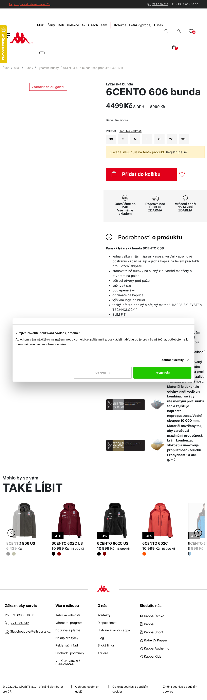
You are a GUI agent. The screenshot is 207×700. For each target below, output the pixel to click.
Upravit (100, 372)
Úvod (6, 67)
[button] (179, 31)
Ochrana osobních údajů (87, 689)
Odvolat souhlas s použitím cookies (130, 689)
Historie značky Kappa (113, 630)
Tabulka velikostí (130, 131)
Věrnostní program (68, 623)
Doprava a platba (67, 630)
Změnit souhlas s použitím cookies (180, 689)
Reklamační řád (66, 645)
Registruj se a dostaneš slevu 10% (29, 4)
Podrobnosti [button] (149, 237)
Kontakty (103, 615)
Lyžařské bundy (48, 67)
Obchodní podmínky (69, 653)
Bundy (29, 67)
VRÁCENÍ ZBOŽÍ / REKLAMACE (67, 662)
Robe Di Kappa (155, 640)
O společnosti (107, 623)
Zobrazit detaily (173, 360)
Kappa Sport (153, 632)
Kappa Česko (153, 616)
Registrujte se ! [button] (177, 152)
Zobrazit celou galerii (48, 87)
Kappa (148, 624)
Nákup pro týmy (66, 638)
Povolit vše (162, 372)
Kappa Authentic (156, 648)
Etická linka (105, 645)
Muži (17, 67)
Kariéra (102, 653)
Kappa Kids (152, 656)
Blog (100, 638)
